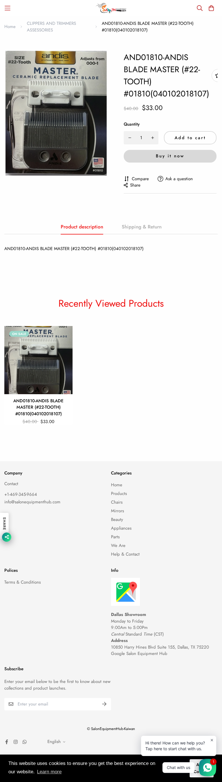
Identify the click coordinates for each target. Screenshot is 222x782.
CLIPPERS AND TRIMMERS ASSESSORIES (51, 26)
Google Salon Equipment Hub (139, 653)
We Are (118, 545)
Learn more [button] (49, 771)
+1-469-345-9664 (20, 494)
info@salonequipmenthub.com (32, 502)
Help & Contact (125, 554)
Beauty (117, 519)
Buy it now (170, 156)
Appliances (121, 528)
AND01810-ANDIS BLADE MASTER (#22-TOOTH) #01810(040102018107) (38, 407)
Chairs (117, 502)
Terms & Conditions (22, 582)
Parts (115, 537)
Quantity (132, 124)
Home (10, 26)
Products (119, 493)
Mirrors (117, 511)
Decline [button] (176, 768)
